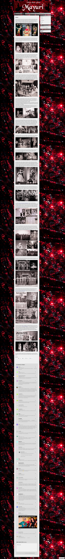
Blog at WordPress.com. (16, 557)
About (21, 13)
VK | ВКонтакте (42, 20)
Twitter (41, 23)
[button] (18, 47)
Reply (36, 431)
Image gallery (32, 13)
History (23, 13)
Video (35, 13)
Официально (17, 13)
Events (38, 13)
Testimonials (41, 13)
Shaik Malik (20, 418)
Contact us (45, 13)
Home (15, 14)
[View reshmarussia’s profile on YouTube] (42, 31)
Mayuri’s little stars (28, 13)
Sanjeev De (20, 441)
